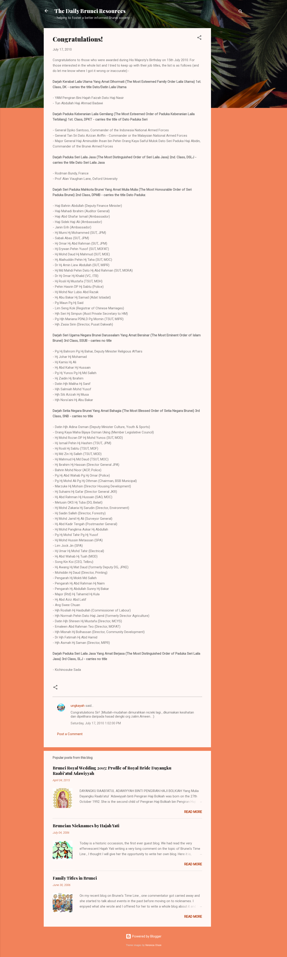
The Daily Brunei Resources (90, 10)
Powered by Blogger (146, 936)
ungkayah (78, 706)
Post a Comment (70, 734)
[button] (199, 38)
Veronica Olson (153, 945)
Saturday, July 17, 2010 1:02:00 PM (96, 723)
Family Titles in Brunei (75, 878)
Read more (193, 812)
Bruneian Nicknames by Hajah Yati (86, 825)
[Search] (240, 12)
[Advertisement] (229, 95)
